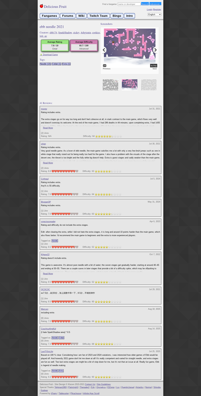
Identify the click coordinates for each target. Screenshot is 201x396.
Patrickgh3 (73, 387)
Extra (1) (66, 64)
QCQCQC (45, 289)
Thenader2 (84, 387)
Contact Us (90, 384)
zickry (76, 32)
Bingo (117, 15)
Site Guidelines (104, 384)
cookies (96, 32)
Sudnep (44, 390)
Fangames (49, 15)
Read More (48, 128)
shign (43, 144)
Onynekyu (101, 387)
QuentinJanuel (127, 387)
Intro (129, 15)
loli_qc (43, 36)
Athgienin (86, 32)
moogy (44, 109)
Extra (61, 371)
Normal (148, 387)
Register (157, 9)
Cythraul (45, 179)
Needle (54, 241)
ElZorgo (110, 387)
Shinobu (157, 387)
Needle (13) (45, 64)
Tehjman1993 (60, 387)
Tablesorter (64, 393)
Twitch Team (99, 15)
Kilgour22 (45, 254)
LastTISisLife (47, 351)
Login (149, 9)
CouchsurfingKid (48, 329)
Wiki (81, 15)
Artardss (140, 387)
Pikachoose (76, 393)
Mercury (44, 309)
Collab (61, 338)
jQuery (54, 393)
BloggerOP (46, 202)
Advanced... (155, 4)
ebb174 (53, 32)
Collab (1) (56, 64)
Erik (93, 387)
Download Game (49, 55)
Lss (118, 387)
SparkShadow (65, 32)
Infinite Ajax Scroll (91, 393)
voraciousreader (48, 221)
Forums (67, 15)
